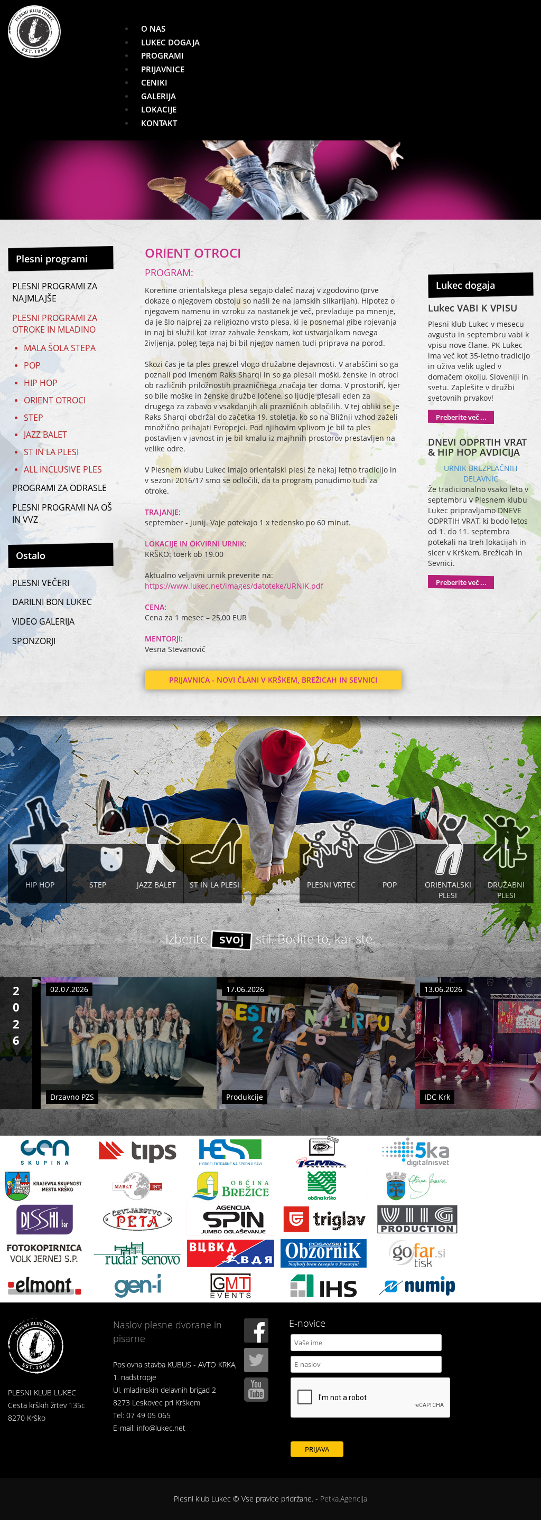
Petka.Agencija (343, 1499)
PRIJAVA (317, 1449)
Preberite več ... (461, 417)
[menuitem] (153, 28)
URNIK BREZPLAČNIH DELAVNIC (480, 473)
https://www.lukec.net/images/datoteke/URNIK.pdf (234, 586)
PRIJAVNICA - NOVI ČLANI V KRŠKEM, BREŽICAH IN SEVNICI (273, 680)
